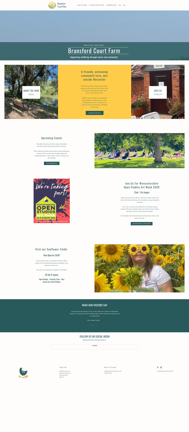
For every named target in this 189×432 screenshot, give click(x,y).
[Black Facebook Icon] (158, 367)
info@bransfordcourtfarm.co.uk (112, 371)
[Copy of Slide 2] (94, 325)
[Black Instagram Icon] (161, 367)
